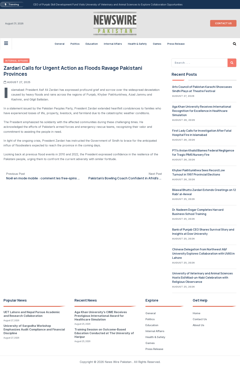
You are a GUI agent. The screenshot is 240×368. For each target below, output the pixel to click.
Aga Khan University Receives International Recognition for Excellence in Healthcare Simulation (201, 111)
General (59, 43)
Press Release (176, 43)
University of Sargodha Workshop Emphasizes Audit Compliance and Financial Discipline (34, 329)
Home (196, 313)
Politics (75, 43)
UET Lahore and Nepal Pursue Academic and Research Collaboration (32, 314)
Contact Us (200, 319)
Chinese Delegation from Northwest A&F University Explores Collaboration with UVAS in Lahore (203, 253)
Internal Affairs (113, 43)
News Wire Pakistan (118, 362)
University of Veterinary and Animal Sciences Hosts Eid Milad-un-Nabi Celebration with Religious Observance (202, 277)
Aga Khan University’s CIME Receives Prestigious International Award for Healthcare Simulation (100, 315)
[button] (234, 44)
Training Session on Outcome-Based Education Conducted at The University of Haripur (104, 333)
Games (157, 43)
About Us (198, 325)
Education (92, 43)
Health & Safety (137, 43)
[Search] (232, 63)
